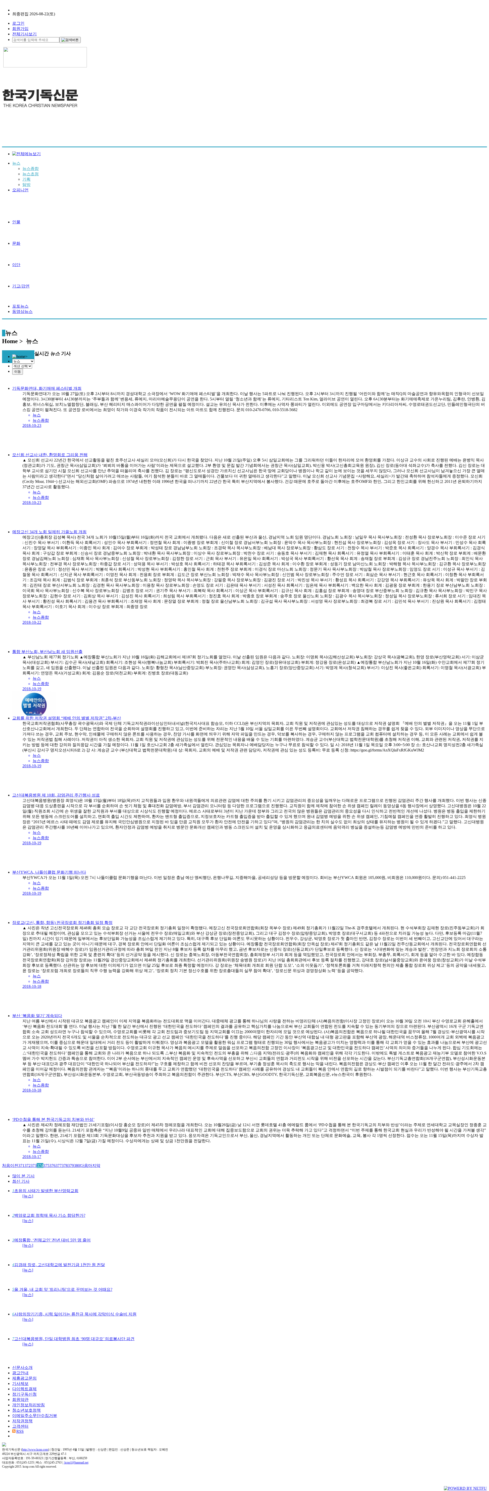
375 (46, 1165)
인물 (16, 222)
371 (21, 1165)
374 (40, 1165)
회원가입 (20, 28)
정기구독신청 (24, 1394)
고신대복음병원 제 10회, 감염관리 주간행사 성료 (56, 795)
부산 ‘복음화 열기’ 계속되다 (37, 1016)
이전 (14, 1165)
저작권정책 (22, 1421)
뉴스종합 (30, 168)
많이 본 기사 (23, 1176)
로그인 (18, 23)
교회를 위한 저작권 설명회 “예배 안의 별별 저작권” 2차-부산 (66, 718)
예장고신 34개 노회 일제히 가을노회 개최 (49, 532)
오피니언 (20, 190)
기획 (26, 179)
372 (27, 1165)
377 (59, 1165)
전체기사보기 (24, 34)
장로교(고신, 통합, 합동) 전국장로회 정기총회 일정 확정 (62, 922)
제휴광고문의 (24, 1378)
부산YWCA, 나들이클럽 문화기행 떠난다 (49, 872)
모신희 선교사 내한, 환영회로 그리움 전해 (50, 455)
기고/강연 (21, 286)
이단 (16, 265)
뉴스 (16, 163)
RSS (20, 1431)
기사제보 (20, 1383)
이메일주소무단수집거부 (34, 1415)
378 (65, 1165)
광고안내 (20, 1373)
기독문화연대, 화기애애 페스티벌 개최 (47, 388)
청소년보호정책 (26, 1410)
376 (52, 1165)
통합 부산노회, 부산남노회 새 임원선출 (47, 651)
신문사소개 (22, 1367)
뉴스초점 (30, 174)
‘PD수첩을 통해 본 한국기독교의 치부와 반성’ (53, 1119)
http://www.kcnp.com (35, 1449)
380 (77, 1165)
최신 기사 (21, 1181)
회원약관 (20, 1399)
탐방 (26, 184)
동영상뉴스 (22, 311)
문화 (16, 243)
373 (34, 1165)
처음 (6, 1165)
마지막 (94, 1165)
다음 (84, 1165)
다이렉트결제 (24, 1389)
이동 (17, 371)
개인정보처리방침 (28, 1405)
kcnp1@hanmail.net (76, 1462)
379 (71, 1165)
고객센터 (20, 1426)
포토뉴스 (20, 306)
